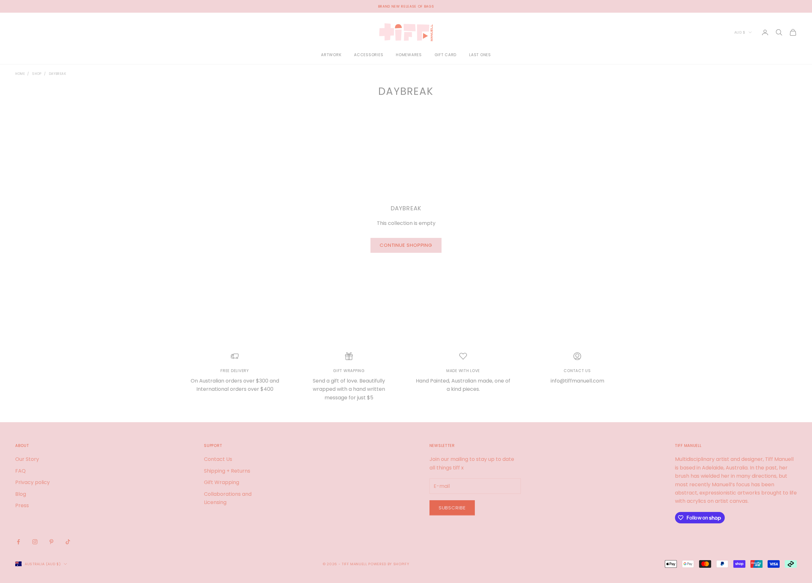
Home (20, 73)
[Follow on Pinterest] (51, 542)
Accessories (368, 55)
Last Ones (480, 55)
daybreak (57, 73)
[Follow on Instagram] (35, 542)
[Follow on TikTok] (68, 542)
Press (22, 505)
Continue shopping (406, 245)
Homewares (409, 55)
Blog (20, 494)
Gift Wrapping (221, 482)
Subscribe (452, 507)
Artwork (331, 55)
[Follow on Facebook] (18, 542)
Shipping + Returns (227, 471)
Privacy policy (32, 482)
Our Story (27, 459)
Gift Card (445, 55)
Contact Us (218, 459)
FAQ (20, 471)
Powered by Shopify (388, 564)
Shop (36, 73)
